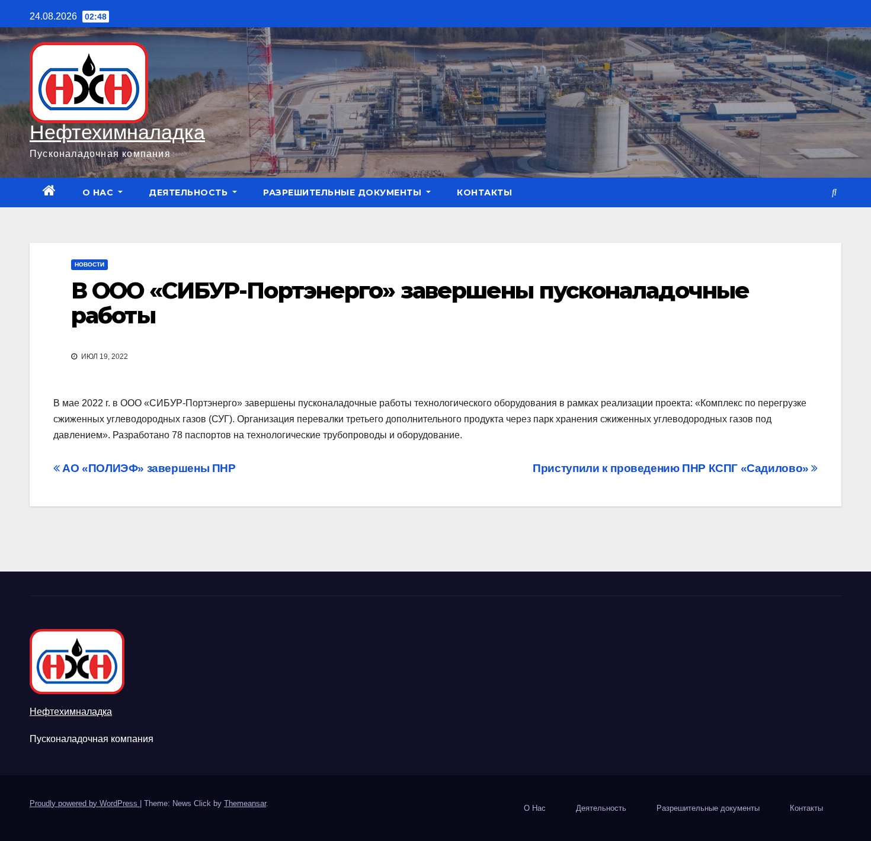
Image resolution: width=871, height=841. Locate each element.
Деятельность (189, 192)
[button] (834, 192)
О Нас (99, 192)
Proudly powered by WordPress (85, 803)
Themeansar (245, 803)
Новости (89, 264)
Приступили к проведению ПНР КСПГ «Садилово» (672, 468)
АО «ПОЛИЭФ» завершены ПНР (148, 468)
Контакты (484, 192)
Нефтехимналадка (117, 132)
